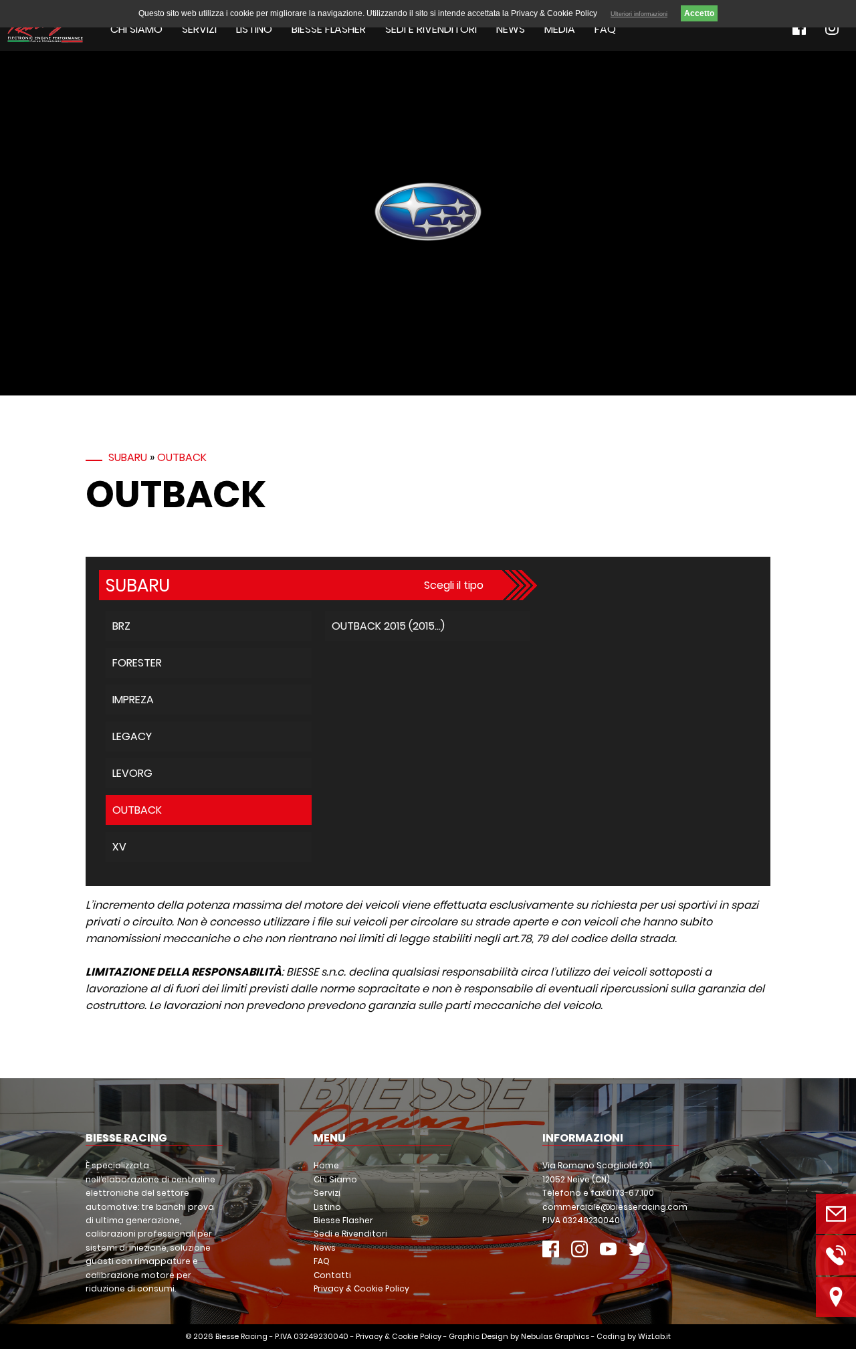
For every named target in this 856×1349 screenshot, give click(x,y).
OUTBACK (182, 457)
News (510, 29)
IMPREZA (133, 699)
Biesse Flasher (329, 29)
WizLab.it (654, 1336)
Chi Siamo (136, 29)
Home (326, 1165)
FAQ (605, 29)
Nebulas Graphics (555, 1336)
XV (119, 847)
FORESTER (137, 662)
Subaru (127, 457)
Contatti (332, 1275)
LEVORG (132, 773)
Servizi (199, 29)
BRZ (121, 626)
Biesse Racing (241, 1336)
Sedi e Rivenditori (431, 29)
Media (559, 29)
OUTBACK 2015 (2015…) (388, 626)
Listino (254, 29)
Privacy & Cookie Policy (361, 1288)
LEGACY (132, 736)
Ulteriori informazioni (639, 14)
